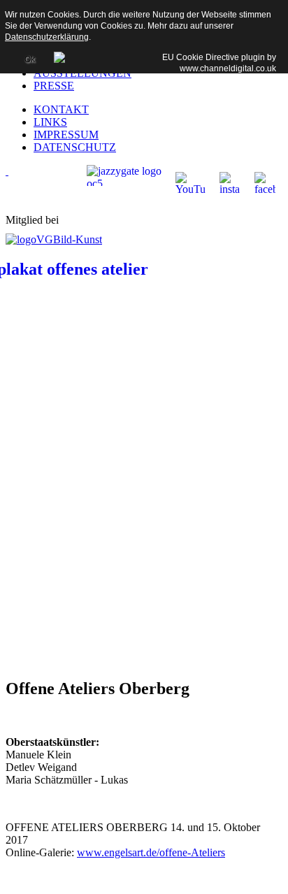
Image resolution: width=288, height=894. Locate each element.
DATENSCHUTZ (75, 147)
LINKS (50, 122)
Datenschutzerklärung (47, 37)
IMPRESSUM (66, 134)
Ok (29, 59)
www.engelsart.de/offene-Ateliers (151, 852)
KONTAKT (61, 109)
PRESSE (54, 86)
